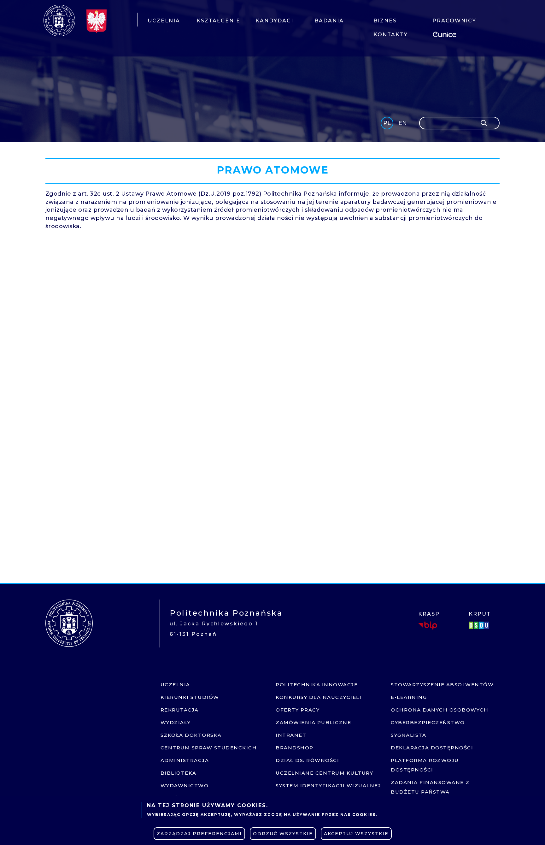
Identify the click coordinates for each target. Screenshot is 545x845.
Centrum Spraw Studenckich (209, 748)
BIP (427, 625)
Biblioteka (178, 773)
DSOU (480, 625)
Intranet (291, 735)
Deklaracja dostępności (432, 748)
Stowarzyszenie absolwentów (442, 685)
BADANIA (329, 21)
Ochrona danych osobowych (439, 710)
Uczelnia (175, 685)
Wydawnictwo (185, 786)
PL (387, 123)
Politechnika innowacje (317, 685)
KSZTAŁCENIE (218, 21)
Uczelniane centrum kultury (324, 773)
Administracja (185, 760)
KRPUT (480, 614)
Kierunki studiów (190, 697)
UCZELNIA (164, 21)
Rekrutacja (180, 710)
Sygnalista (408, 735)
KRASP (429, 614)
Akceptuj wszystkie (356, 833)
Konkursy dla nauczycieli (318, 697)
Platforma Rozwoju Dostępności (425, 765)
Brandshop (295, 748)
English (403, 124)
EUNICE (445, 34)
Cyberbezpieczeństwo (428, 722)
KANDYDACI (274, 21)
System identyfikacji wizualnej (328, 786)
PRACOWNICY (454, 21)
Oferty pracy (297, 710)
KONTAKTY (390, 35)
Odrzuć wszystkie (283, 833)
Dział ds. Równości (307, 760)
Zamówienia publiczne (313, 722)
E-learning (409, 697)
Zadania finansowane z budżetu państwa (430, 787)
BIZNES (385, 21)
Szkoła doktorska (191, 735)
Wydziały (176, 722)
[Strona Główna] (59, 20)
